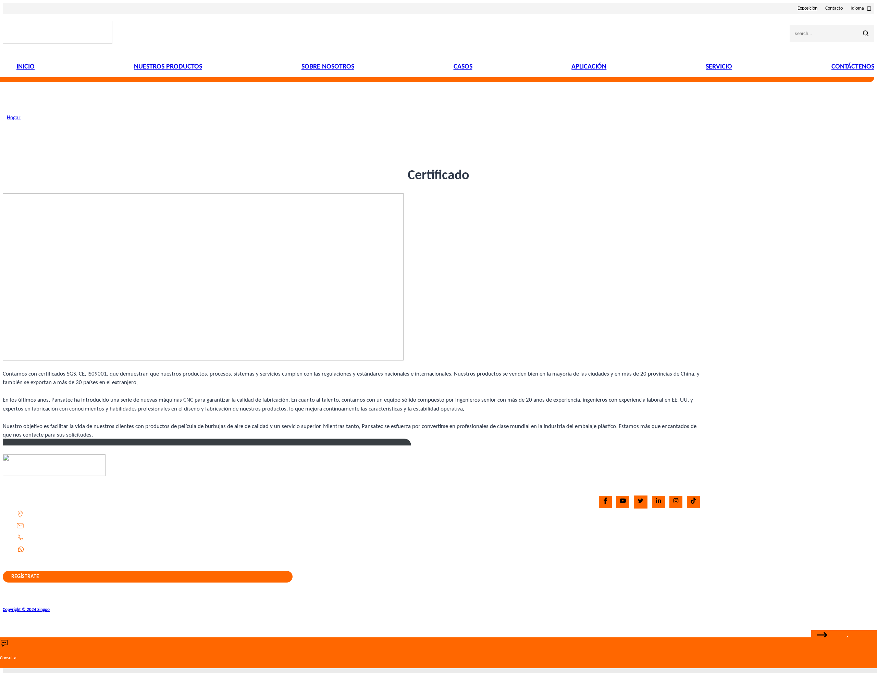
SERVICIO (719, 66)
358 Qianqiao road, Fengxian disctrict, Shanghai (81, 514)
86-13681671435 (50, 537)
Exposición (807, 8)
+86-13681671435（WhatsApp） (66, 549)
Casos (344, 524)
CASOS (463, 66)
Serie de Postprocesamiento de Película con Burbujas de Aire (516, 524)
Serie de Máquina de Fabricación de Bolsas (496, 512)
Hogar (14, 118)
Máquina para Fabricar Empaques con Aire (496, 536)
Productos (349, 501)
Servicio (347, 547)
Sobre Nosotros (355, 512)
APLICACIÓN (588, 66)
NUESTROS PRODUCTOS (168, 66)
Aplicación (349, 536)
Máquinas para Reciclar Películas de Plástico (498, 547)
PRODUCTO (451, 466)
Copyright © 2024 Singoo (26, 610)
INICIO (25, 66)
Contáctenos (352, 582)
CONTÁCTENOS (852, 66)
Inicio (344, 489)
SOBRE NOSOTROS (327, 66)
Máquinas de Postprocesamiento (485, 559)
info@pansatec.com (50, 525)
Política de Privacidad (362, 559)
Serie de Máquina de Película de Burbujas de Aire (504, 489)
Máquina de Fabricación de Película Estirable (499, 501)
